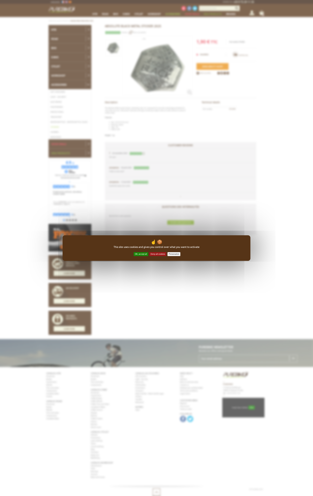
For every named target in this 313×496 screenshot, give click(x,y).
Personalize (174, 254)
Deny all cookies (158, 254)
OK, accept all (141, 254)
